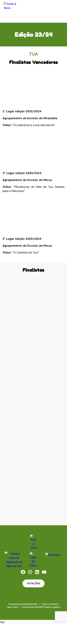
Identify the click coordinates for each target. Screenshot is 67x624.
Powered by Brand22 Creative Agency (41, 607)
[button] (61, 11)
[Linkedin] (37, 572)
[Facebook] (23, 572)
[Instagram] (30, 572)
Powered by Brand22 (19, 604)
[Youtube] (44, 572)
